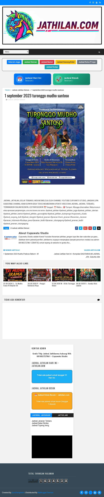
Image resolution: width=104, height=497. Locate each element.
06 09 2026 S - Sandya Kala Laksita (86, 284)
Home (7, 90)
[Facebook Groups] (90, 492)
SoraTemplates (18, 492)
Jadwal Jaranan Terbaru (42, 421)
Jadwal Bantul (47, 62)
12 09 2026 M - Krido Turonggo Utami (63, 284)
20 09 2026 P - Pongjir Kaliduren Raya (36, 284)
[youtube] (96, 2)
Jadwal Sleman (30, 62)
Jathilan (63, 415)
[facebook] (90, 2)
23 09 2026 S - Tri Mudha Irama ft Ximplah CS (13, 284)
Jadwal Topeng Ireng (40, 425)
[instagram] (93, 2)
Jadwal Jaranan (41, 415)
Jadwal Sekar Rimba (40, 423)
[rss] (100, 2)
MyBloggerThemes (45, 492)
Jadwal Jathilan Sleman (20, 90)
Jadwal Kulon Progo (87, 62)
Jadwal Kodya (52, 67)
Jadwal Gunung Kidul (65, 62)
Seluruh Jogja (14, 62)
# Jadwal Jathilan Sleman (20, 228)
